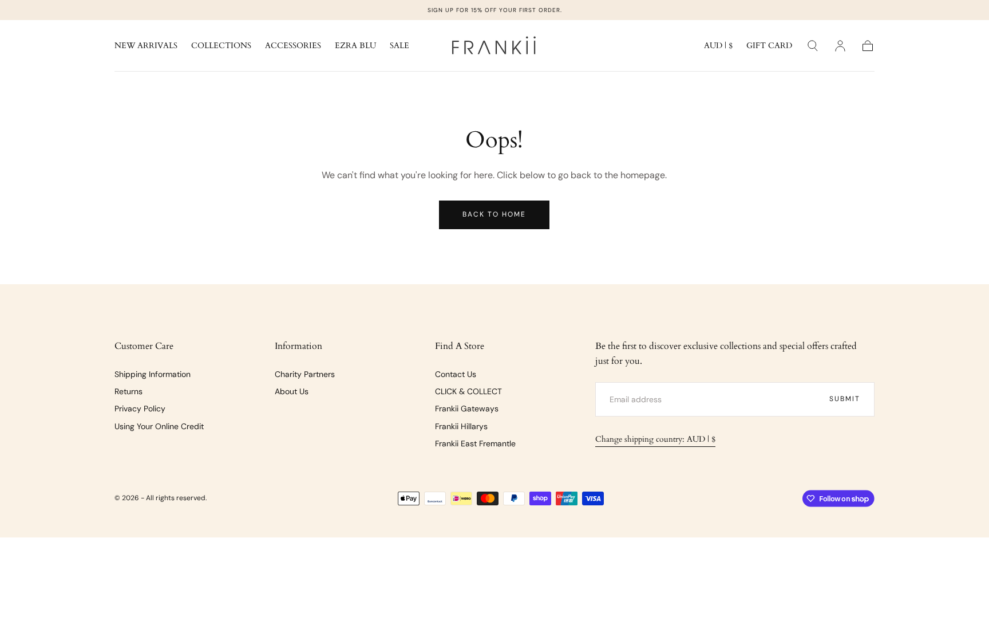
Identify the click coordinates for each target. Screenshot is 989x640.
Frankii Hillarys (461, 426)
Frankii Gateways (467, 408)
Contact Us (455, 374)
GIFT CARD (769, 46)
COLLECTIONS (221, 46)
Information (298, 346)
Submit (844, 398)
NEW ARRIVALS (145, 46)
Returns (128, 391)
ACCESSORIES (293, 46)
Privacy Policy (139, 408)
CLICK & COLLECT (468, 391)
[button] (718, 47)
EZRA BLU (355, 46)
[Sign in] (840, 46)
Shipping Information (152, 374)
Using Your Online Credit (159, 426)
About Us (291, 391)
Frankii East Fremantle (475, 443)
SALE (399, 46)
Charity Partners (305, 374)
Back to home (494, 214)
